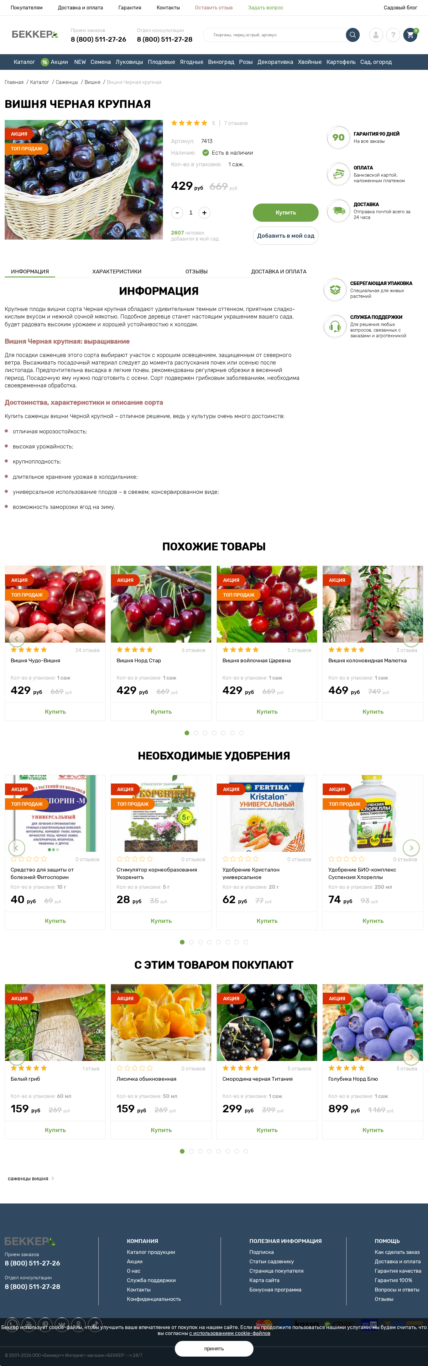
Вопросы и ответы (397, 1289)
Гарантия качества (398, 1271)
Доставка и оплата (80, 8)
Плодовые (161, 62)
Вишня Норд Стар (139, 660)
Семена (101, 62)
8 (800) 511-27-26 (98, 39)
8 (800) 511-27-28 (164, 39)
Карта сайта (264, 1280)
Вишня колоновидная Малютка (367, 660)
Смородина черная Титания (257, 1079)
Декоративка (275, 62)
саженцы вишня (28, 1178)
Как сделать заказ (397, 1252)
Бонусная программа (275, 1289)
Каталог (24, 62)
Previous (16, 638)
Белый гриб (25, 1079)
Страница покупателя (276, 1271)
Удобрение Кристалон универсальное (250, 873)
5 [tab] (223, 733)
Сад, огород (376, 62)
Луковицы (129, 62)
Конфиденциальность (154, 1299)
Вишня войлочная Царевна (256, 660)
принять (214, 1349)
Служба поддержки (151, 1280)
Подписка (261, 1252)
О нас (133, 1271)
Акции (59, 62)
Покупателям (27, 8)
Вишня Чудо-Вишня (35, 660)
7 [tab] (241, 733)
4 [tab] (214, 733)
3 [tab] (205, 733)
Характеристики (117, 271)
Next (411, 638)
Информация (30, 271)
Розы (246, 62)
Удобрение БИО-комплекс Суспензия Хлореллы (362, 873)
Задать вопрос (266, 8)
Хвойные (310, 62)
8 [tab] (245, 942)
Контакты (168, 8)
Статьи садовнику (271, 1261)
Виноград (221, 62)
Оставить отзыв (214, 8)
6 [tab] (232, 733)
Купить (286, 212)
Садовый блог (400, 8)
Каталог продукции (151, 1252)
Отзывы (196, 271)
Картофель (341, 62)
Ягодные (191, 62)
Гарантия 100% (393, 1280)
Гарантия (129, 8)
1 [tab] (187, 733)
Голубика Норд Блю (353, 1079)
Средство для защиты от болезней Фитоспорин (42, 873)
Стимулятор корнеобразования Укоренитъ (157, 873)
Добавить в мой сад (286, 235)
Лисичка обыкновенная (146, 1079)
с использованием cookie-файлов (229, 1333)
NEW (80, 62)
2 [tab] (196, 733)
